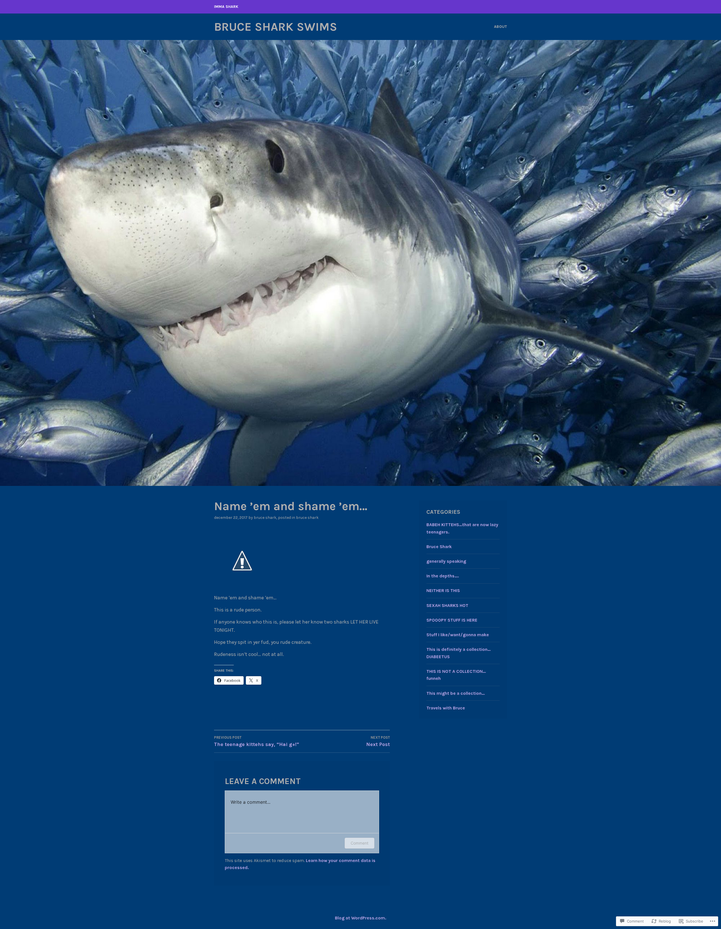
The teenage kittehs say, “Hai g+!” (256, 741)
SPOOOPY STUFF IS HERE (451, 620)
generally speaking (446, 561)
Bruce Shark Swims (275, 27)
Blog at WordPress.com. (360, 918)
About (500, 26)
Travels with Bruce (445, 708)
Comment (359, 843)
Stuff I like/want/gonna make (457, 634)
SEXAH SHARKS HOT (447, 605)
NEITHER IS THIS (443, 590)
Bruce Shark (265, 517)
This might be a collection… (455, 693)
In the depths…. (442, 576)
